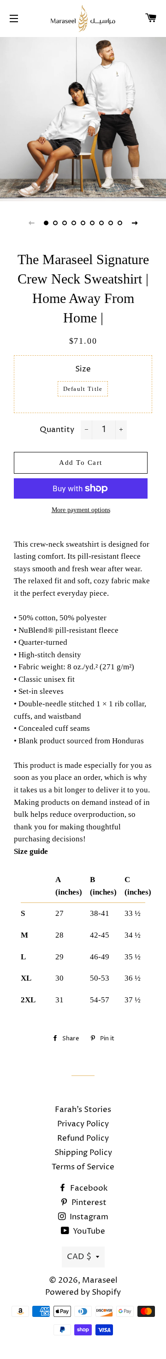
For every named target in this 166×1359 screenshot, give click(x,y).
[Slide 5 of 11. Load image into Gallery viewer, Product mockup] (83, 223)
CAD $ (79, 1256)
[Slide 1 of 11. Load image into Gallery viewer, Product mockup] (46, 223)
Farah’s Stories (83, 1109)
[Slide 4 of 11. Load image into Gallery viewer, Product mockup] (73, 223)
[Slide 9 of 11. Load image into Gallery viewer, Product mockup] (120, 223)
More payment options (81, 510)
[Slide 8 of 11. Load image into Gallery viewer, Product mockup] (110, 223)
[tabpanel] (83, 118)
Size (83, 369)
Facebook (88, 1188)
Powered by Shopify (83, 1292)
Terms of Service (83, 1167)
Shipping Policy (83, 1152)
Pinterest (88, 1202)
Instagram (88, 1217)
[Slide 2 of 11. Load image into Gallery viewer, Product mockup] (55, 223)
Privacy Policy (83, 1124)
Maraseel (100, 1280)
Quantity (57, 429)
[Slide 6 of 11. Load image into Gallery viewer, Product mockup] (92, 223)
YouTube (88, 1231)
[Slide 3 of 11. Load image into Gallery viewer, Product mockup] (64, 223)
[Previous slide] (31, 223)
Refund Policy (83, 1138)
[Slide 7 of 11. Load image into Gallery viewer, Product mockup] (101, 223)
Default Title (83, 388)
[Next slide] (135, 223)
